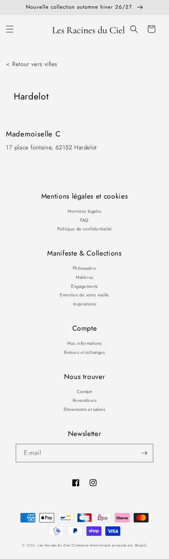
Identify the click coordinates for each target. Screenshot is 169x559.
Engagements (84, 286)
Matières (84, 277)
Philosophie (85, 268)
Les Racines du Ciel (54, 545)
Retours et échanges (84, 352)
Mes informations (84, 343)
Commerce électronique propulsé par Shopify (109, 545)
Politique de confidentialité (84, 229)
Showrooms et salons (84, 409)
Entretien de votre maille (84, 295)
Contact (84, 391)
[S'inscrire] (144, 453)
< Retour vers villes (31, 64)
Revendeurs (85, 400)
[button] (9, 29)
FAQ (84, 220)
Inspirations (84, 304)
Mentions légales (84, 211)
